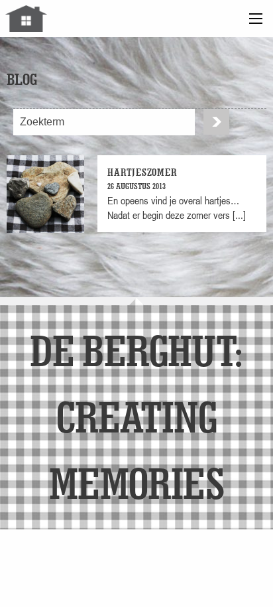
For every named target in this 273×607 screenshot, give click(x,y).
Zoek (216, 122)
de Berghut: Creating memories (136, 416)
